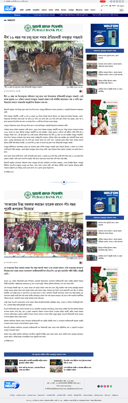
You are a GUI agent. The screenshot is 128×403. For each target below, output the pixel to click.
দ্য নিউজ (12, 395)
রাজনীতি (28, 10)
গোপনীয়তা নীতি (61, 395)
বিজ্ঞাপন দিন (41, 395)
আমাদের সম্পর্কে (20, 395)
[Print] (80, 91)
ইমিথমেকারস (98, 400)
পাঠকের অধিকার (87, 395)
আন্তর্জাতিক (36, 10)
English (122, 6)
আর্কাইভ (114, 6)
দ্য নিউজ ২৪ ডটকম (38, 400)
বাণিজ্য (57, 10)
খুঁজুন (121, 10)
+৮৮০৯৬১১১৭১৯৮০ (65, 386)
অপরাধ (51, 10)
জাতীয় (22, 10)
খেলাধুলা (71, 10)
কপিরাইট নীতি (77, 395)
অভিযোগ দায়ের (98, 395)
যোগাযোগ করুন (31, 395)
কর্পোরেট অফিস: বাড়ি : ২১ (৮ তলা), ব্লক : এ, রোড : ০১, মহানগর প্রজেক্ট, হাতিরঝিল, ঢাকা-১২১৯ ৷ (63, 382)
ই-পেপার (105, 6)
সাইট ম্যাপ (107, 395)
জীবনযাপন (79, 10)
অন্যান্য (93, 10)
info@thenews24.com (75, 389)
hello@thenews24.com (58, 389)
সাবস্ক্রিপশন (115, 395)
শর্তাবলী (69, 395)
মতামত (86, 10)
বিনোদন (63, 10)
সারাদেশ (44, 10)
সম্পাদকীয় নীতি (50, 395)
